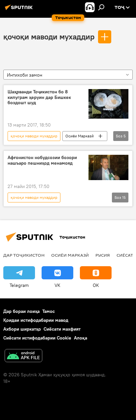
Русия (102, 255)
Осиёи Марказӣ (79, 135)
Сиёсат (125, 255)
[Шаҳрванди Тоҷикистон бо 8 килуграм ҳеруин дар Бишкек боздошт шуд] (108, 104)
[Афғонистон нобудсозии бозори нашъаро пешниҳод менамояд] (108, 167)
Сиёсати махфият (62, 329)
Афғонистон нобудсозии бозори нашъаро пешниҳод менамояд (42, 160)
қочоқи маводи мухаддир (48, 36)
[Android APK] (23, 356)
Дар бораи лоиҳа (21, 311)
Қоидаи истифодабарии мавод (35, 320)
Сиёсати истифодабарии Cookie (37, 338)
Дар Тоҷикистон (24, 255)
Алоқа (80, 338)
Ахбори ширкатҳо (22, 329)
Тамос (48, 311)
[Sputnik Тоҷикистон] (19, 10)
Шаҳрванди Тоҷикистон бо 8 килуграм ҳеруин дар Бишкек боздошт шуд (39, 97)
